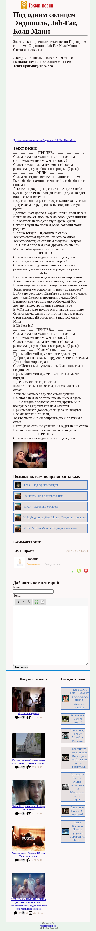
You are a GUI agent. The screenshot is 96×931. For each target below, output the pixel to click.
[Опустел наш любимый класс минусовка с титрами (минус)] (29, 745)
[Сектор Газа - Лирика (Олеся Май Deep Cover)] (29, 838)
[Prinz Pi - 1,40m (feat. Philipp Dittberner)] (29, 792)
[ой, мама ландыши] (29, 699)
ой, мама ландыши (28, 713)
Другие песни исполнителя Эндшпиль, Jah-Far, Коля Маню (44, 140)
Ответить (33, 564)
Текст (17, 595)
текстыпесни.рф (48, 925)
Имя (16, 587)
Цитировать (51, 564)
